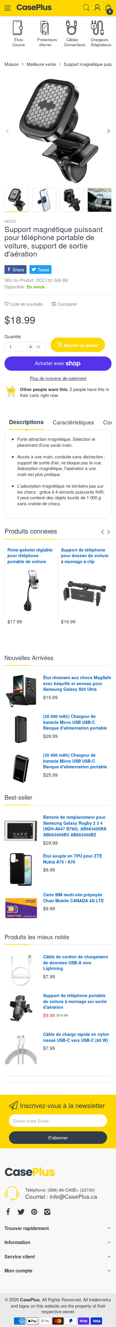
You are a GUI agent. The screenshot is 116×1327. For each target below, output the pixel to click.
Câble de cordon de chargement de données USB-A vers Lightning (75, 962)
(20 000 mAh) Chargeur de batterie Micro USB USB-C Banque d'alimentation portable (75, 722)
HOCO (10, 221)
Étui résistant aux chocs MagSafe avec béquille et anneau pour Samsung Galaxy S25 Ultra (77, 683)
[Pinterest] (34, 1212)
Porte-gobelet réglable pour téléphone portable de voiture (30, 555)
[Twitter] (21, 1212)
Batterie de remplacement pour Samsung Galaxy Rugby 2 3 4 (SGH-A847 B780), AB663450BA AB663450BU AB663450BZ (74, 826)
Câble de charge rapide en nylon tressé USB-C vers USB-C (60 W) (76, 1037)
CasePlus (30, 1299)
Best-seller (18, 797)
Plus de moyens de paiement (58, 378)
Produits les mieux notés (36, 936)
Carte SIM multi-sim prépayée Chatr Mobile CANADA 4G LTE (73, 897)
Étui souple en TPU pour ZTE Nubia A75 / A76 (72, 859)
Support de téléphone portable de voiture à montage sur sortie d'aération (75, 1001)
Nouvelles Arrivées (29, 657)
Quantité (12, 336)
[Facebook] (8, 1212)
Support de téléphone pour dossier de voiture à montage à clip (85, 555)
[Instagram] (47, 1212)
